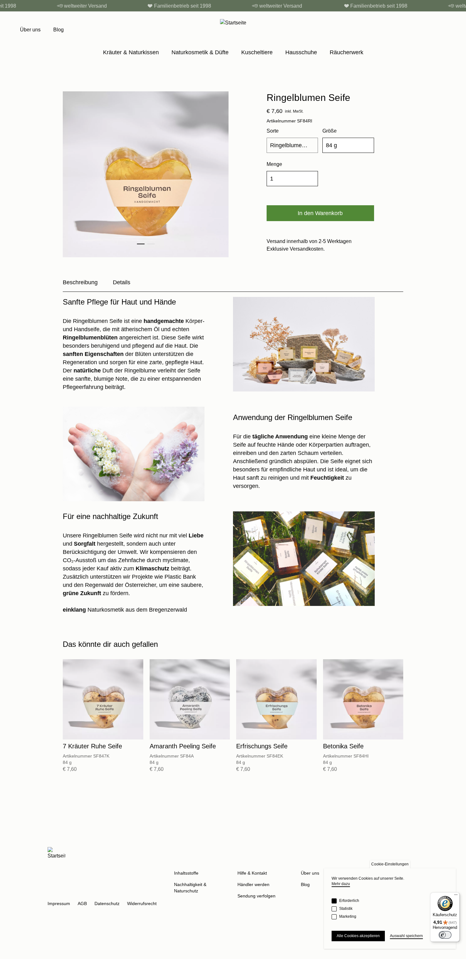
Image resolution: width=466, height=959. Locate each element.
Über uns (30, 29)
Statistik (346, 908)
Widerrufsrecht (142, 903)
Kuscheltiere (257, 52)
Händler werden (253, 884)
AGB (82, 903)
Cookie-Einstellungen (390, 864)
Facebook (68, 893)
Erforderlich (349, 900)
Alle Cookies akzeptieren (358, 936)
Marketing (347, 916)
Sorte (273, 131)
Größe (329, 131)
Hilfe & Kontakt (252, 873)
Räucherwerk (346, 52)
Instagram (53, 893)
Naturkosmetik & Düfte (200, 52)
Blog (58, 29)
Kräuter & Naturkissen (131, 52)
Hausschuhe (301, 52)
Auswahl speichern (406, 936)
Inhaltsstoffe (186, 873)
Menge (274, 164)
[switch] (445, 935)
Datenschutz (107, 903)
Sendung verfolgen (256, 895)
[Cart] (443, 30)
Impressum (59, 903)
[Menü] (456, 896)
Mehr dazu (341, 884)
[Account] (429, 30)
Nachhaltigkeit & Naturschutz (190, 887)
